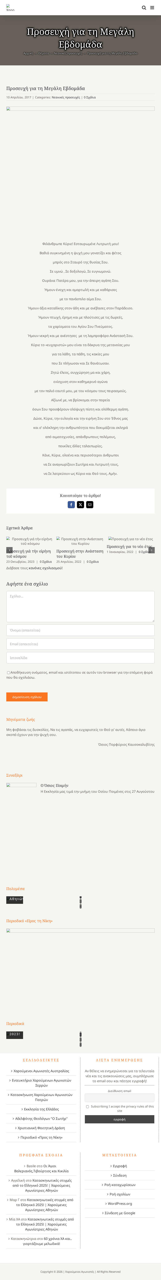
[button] (9, 550)
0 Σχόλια (90, 97)
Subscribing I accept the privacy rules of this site (122, 1108)
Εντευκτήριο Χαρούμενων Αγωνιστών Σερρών (41, 1083)
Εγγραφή (120, 1166)
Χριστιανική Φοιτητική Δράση (41, 1128)
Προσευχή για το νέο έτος (131, 539)
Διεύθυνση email (119, 1091)
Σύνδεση (120, 1175)
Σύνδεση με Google (120, 1213)
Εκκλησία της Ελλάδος (41, 1109)
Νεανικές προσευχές (66, 97)
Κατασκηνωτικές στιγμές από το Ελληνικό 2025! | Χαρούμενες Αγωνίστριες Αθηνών (42, 1185)
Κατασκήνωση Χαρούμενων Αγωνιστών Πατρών (41, 1097)
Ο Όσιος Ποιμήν (54, 785)
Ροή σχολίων (120, 1194)
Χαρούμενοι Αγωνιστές (79, 1272)
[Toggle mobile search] (144, 7)
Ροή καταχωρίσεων (119, 1184)
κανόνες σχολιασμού (45, 568)
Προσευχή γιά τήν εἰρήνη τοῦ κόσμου (30, 541)
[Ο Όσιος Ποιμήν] (21, 826)
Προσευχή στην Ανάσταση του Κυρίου (81, 541)
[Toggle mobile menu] (152, 7)
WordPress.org (120, 1203)
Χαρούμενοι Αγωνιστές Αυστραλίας (41, 1071)
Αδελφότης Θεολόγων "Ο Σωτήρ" (41, 1118)
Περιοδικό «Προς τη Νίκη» (41, 1137)
